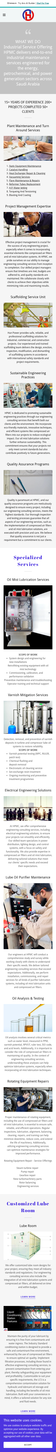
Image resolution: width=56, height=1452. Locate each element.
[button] (5, 15)
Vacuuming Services (19, 177)
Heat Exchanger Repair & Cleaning (27, 173)
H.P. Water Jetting (18, 187)
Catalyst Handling (18, 169)
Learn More (28, 1297)
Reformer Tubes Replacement (24, 184)
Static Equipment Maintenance (25, 166)
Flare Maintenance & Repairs (24, 180)
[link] (28, 15)
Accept (28, 1445)
